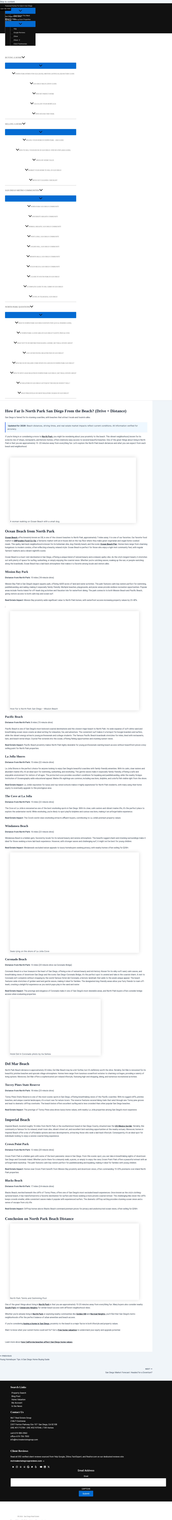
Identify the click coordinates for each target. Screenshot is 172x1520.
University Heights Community (45, 216)
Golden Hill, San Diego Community (44, 247)
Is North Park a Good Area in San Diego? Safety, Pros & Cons (45, 333)
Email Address (86, 1470)
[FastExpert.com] (13, 1467)
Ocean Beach (11, 537)
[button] (34, 6)
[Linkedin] (45, 1467)
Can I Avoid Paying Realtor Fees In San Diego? (45, 353)
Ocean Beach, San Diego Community (45, 267)
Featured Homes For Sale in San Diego (18, 6)
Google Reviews (19, 32)
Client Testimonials (20, 44)
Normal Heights (97, 1314)
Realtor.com (91, 1456)
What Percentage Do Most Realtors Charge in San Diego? (45, 393)
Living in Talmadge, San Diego (44, 297)
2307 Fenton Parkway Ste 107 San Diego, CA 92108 (34, 1424)
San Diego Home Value (13, 16)
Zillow (16, 36)
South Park (10, 1308)
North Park (47, 436)
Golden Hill (81, 1314)
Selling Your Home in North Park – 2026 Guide (45, 140)
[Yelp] (36, 1467)
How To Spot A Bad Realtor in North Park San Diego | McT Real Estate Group (44, 373)
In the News (16, 1406)
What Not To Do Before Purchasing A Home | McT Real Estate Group (45, 343)
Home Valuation (18, 1399)
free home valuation (67, 1330)
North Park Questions (17, 307)
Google (62, 1456)
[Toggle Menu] (20, 11)
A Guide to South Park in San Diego (44, 277)
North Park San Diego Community (45, 206)
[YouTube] (41, 1467)
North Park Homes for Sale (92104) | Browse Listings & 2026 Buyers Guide (44, 74)
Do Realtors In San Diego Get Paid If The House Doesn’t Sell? (45, 383)
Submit (86, 1493)
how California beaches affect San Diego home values (46, 1342)
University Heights (29, 1308)
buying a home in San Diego (36, 1323)
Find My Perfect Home (45, 94)
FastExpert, (77, 1456)
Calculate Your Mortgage (44, 104)
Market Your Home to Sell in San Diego (44, 170)
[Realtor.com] (32, 1467)
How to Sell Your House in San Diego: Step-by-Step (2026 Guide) (45, 150)
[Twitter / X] (48, 1467)
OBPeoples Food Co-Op (25, 541)
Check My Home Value (45, 160)
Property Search (18, 1393)
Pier (115, 544)
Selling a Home (13, 124)
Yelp (15, 29)
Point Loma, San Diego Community (44, 237)
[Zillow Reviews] (21, 1467)
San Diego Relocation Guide (45, 84)
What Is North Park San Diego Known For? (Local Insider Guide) (44, 323)
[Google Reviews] (28, 1467)
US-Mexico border (123, 1126)
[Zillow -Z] (24, 1467)
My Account (16, 1403)
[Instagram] (17, 1467)
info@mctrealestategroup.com (24, 1439)
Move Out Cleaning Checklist (44, 180)
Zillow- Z (17, 40)
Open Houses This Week (44, 114)
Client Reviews (10, 19)
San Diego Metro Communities (22, 190)
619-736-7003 (5, 9)
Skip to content (7, 1)
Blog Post (15, 1396)
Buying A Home (13, 57)
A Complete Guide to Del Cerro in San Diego (45, 287)
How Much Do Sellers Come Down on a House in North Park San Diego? (44, 363)
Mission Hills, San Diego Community (45, 257)
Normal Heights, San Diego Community (44, 227)
